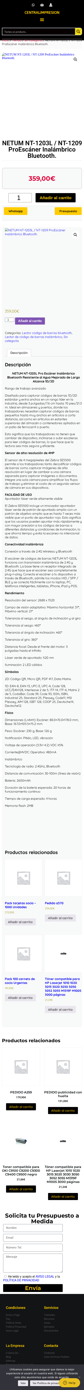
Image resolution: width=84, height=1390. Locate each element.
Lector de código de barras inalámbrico (33, 337)
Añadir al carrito (55, 197)
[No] (79, 1377)
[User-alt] (50, 5)
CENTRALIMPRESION (42, 12)
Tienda (16, 40)
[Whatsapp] (33, 5)
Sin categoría (33, 40)
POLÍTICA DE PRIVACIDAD (21, 1280)
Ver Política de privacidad (48, 1383)
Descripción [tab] (19, 353)
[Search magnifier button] (78, 31)
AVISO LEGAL (45, 1276)
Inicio (5, 40)
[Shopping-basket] (42, 5)
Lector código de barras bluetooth (47, 333)
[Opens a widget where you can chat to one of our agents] (69, 1383)
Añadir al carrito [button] (20, 922)
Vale (23, 1383)
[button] (42, 19)
